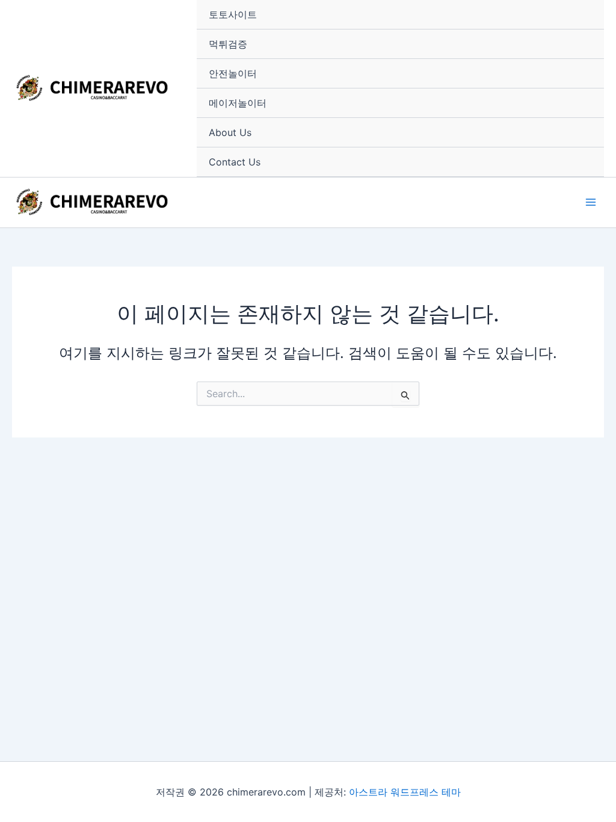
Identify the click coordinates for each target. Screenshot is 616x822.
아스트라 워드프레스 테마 (405, 792)
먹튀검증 (228, 44)
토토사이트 (233, 14)
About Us (230, 132)
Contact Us (234, 162)
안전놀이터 (233, 73)
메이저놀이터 (237, 103)
